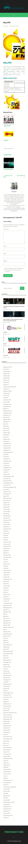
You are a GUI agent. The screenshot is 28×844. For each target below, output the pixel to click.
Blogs (4, 426)
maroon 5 (5, 618)
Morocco (5, 636)
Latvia (4, 590)
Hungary (5, 546)
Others (5, 671)
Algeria (5, 378)
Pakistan (5, 673)
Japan (5, 574)
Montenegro (6, 634)
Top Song (5, 782)
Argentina (5, 391)
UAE (4, 793)
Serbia (5, 723)
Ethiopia (5, 507)
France (5, 511)
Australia (5, 400)
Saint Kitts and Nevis (8, 712)
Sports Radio (6, 747)
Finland (5, 509)
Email (5, 253)
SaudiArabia (6, 719)
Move (4, 638)
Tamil (4, 767)
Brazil (4, 435)
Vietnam (5, 813)
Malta (4, 616)
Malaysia (5, 612)
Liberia (5, 596)
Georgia (5, 518)
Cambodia (6, 443)
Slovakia (5, 728)
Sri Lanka (5, 749)
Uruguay (5, 804)
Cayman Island (7, 452)
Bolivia (5, 428)
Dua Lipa (5, 489)
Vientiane (5, 811)
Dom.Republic (7, 483)
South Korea (6, 739)
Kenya (5, 581)
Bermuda (5, 421)
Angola (5, 384)
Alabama (5, 371)
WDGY (4, 343)
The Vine (5, 332)
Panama (5, 677)
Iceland (5, 548)
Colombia (5, 461)
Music (4, 640)
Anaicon (5, 380)
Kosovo (5, 585)
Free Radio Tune (14, 832)
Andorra (5, 382)
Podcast (5, 686)
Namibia (5, 647)
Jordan (5, 577)
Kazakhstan (6, 579)
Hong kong (6, 544)
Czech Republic (7, 476)
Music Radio (6, 644)
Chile (4, 454)
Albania (5, 375)
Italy (4, 568)
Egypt (4, 496)
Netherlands (6, 651)
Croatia (5, 470)
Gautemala (6, 515)
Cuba (4, 472)
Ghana (5, 522)
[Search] (22, 288)
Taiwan (5, 763)
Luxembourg (6, 603)
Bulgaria (5, 439)
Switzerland (6, 758)
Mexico (5, 625)
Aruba (4, 397)
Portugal (5, 695)
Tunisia (5, 789)
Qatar (4, 699)
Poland (5, 688)
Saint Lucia (6, 714)
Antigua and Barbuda (8, 386)
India (4, 550)
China (4, 456)
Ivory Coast (6, 570)
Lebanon (5, 594)
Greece (5, 524)
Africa (4, 369)
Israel (4, 566)
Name (5, 246)
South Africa (6, 736)
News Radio (6, 660)
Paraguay (5, 679)
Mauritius (5, 623)
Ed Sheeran (6, 494)
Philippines (6, 684)
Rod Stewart (6, 704)
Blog (4, 424)
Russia (5, 708)
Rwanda (5, 710)
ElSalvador (6, 498)
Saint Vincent (6, 717)
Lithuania (5, 599)
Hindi (4, 540)
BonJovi (5, 430)
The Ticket (5, 355)
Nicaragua (6, 662)
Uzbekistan (6, 806)
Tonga (5, 778)
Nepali (5, 649)
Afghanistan (6, 367)
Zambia (5, 817)
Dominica (5, 485)
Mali (4, 614)
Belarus (5, 417)
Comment (6, 229)
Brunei (5, 437)
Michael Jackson (7, 627)
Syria (4, 760)
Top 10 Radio (6, 780)
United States (6, 802)
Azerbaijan (6, 404)
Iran (4, 559)
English (5, 502)
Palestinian (6, 675)
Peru (4, 682)
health (5, 537)
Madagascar (6, 607)
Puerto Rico (6, 697)
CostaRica (6, 467)
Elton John (6, 500)
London (5, 601)
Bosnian (5, 432)
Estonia (5, 505)
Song (4, 734)
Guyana (5, 533)
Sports (5, 743)
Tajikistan (5, 765)
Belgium (5, 419)
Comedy (5, 463)
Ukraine (5, 800)
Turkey (5, 791)
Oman (4, 669)
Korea (4, 583)
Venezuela (6, 808)
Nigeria (5, 664)
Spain (4, 741)
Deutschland (6, 480)
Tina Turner (6, 773)
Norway (5, 666)
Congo (5, 465)
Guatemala (6, 529)
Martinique (6, 620)
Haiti (4, 535)
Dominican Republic (8, 487)
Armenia (5, 393)
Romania (5, 706)
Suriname (5, 754)
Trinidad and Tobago (8, 787)
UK (4, 798)
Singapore (6, 725)
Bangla (5, 408)
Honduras (5, 542)
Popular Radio (7, 693)
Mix (4, 629)
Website (5, 261)
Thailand (5, 771)
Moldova (5, 631)
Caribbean (6, 450)
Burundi (5, 441)
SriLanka (6, 69)
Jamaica (5, 572)
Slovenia (5, 730)
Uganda (5, 795)
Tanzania (5, 769)
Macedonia (6, 605)
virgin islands (6, 815)
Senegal (5, 721)
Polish (5, 690)
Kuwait (5, 588)
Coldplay (5, 459)
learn (4, 592)
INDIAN (5, 553)
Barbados (5, 415)
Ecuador (5, 491)
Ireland (5, 564)
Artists (5, 395)
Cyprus (5, 474)
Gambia (5, 513)
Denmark (5, 478)
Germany (5, 520)
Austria (5, 402)
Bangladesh (6, 413)
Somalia (5, 732)
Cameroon (6, 445)
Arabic (5, 389)
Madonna (5, 609)
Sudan (5, 752)
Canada (5, 448)
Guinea (5, 531)
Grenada (5, 526)
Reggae (5, 701)
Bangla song (6, 410)
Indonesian (6, 557)
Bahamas (5, 406)
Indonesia (5, 555)
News (4, 655)
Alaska (5, 373)
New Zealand (6, 653)
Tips (4, 776)
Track (4, 784)
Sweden (5, 756)
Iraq (4, 561)
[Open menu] (14, 15)
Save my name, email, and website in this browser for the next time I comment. (14, 270)
